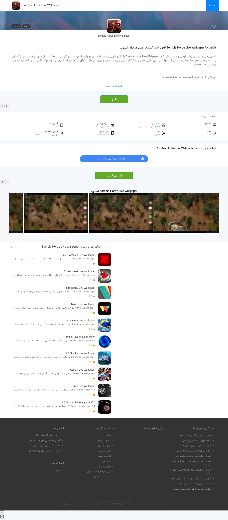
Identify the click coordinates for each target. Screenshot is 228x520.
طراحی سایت (105, 466)
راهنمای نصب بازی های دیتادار (47, 445)
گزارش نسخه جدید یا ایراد (46, 135)
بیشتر (13, 247)
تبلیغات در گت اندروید (101, 477)
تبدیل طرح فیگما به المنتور (99, 471)
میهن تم (107, 461)
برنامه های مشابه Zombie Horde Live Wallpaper (71, 247)
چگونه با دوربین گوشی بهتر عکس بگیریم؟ (192, 489)
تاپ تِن (57, 470)
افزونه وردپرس (104, 456)
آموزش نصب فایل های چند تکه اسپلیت (43, 440)
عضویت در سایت (103, 440)
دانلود (114, 99)
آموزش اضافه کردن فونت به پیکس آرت (193, 456)
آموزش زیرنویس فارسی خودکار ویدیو (195, 435)
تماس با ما (106, 435)
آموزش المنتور (114, 175)
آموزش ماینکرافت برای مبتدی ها (196, 445)
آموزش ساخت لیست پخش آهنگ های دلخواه (191, 478)
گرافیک (150, 127)
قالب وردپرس (105, 451)
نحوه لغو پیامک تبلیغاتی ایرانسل (197, 440)
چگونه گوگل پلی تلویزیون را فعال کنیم (194, 451)
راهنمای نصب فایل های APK (48, 435)
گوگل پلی (156, 135)
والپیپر (142, 127)
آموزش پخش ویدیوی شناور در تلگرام (195, 484)
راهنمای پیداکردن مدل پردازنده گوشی (44, 451)
